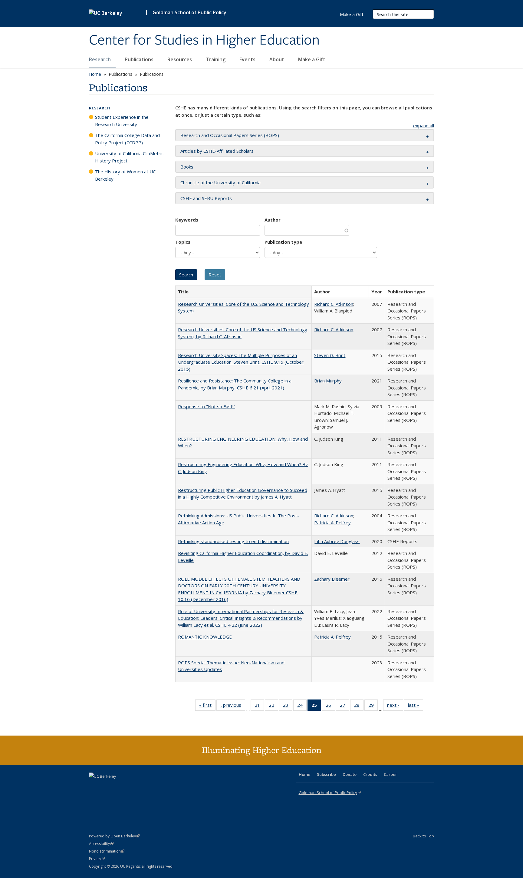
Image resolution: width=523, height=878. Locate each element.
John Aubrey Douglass (337, 541)
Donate (350, 774)
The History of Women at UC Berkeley (125, 175)
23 (287, 706)
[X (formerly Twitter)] (94, 786)
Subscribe (326, 774)
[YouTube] (118, 786)
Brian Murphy (328, 381)
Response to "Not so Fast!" (206, 406)
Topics (182, 242)
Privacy (97, 858)
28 (358, 706)
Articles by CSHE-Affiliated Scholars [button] (217, 151)
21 (259, 706)
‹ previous (232, 706)
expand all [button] (423, 125)
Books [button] (186, 167)
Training (216, 59)
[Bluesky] (141, 786)
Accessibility (101, 843)
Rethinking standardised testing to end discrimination (233, 541)
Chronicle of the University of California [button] (220, 182)
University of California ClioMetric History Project (129, 157)
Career (390, 774)
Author (273, 220)
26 (330, 706)
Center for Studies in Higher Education (204, 40)
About (277, 59)
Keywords (186, 220)
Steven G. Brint (329, 355)
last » (415, 706)
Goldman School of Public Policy (189, 12)
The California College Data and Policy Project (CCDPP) (127, 138)
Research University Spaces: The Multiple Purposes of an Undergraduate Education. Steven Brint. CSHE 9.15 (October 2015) (241, 362)
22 (273, 706)
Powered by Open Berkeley (114, 836)
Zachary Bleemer (332, 579)
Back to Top (423, 836)
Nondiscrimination (106, 851)
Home (95, 74)
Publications (140, 59)
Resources (180, 59)
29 (373, 706)
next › (395, 706)
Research (100, 59)
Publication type (283, 242)
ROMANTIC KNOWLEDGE (205, 637)
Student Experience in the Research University (122, 120)
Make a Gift (311, 59)
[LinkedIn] (106, 786)
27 (344, 706)
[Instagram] (129, 786)
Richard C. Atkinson (333, 304)
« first (207, 706)
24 (302, 706)
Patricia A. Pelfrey (332, 522)
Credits (370, 774)
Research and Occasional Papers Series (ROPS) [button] (229, 135)
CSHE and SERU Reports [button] (206, 198)
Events (248, 59)
